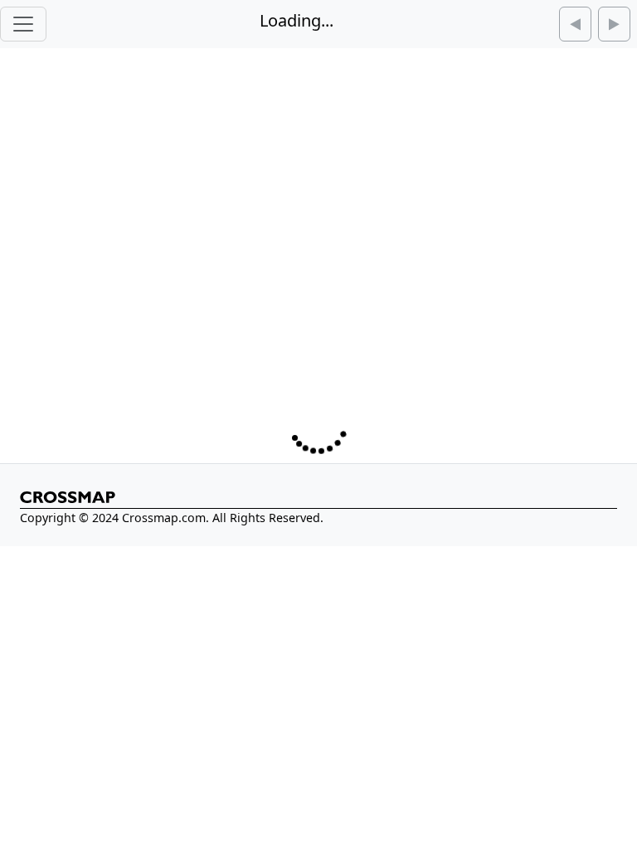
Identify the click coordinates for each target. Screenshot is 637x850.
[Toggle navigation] (23, 24)
